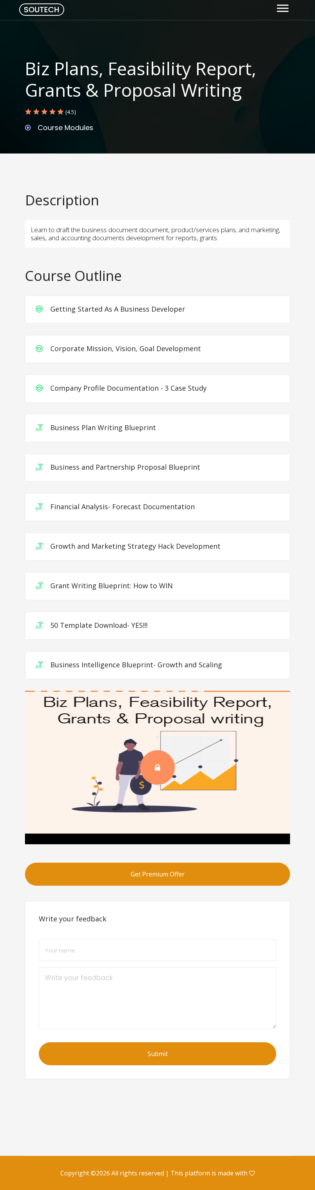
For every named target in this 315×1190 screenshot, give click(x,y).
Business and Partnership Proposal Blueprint (124, 467)
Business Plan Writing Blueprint (102, 427)
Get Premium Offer (158, 874)
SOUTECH (42, 9)
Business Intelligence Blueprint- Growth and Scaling (135, 664)
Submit (158, 1054)
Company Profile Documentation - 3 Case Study (127, 388)
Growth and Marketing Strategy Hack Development (134, 546)
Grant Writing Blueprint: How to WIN (110, 585)
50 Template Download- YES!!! (98, 625)
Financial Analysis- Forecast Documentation (121, 506)
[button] (282, 7)
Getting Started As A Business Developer (116, 309)
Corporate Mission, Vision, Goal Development (124, 348)
